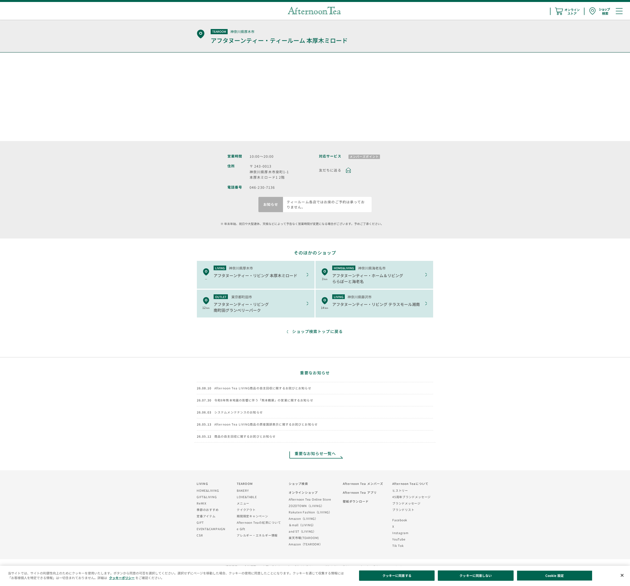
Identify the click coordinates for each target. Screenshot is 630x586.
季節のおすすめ (208, 509)
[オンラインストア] (567, 11)
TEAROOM (245, 483)
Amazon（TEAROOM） (306, 544)
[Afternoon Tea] (314, 10)
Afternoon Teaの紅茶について (259, 522)
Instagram (400, 533)
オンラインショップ (303, 492)
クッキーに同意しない (475, 575)
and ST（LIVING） (302, 531)
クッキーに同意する (396, 575)
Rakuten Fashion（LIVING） (310, 512)
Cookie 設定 (554, 575)
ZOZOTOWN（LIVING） (306, 506)
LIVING (202, 483)
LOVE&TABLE (247, 497)
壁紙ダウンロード (356, 501)
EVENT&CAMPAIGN (211, 529)
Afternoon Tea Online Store (310, 499)
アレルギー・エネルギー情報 (257, 535)
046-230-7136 (262, 187)
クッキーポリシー (122, 577)
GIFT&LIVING (207, 497)
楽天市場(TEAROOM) (304, 538)
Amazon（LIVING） (303, 518)
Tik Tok (398, 545)
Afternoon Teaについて (410, 483)
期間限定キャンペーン (252, 516)
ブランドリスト (403, 509)
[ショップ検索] (599, 11)
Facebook (399, 520)
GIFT (200, 522)
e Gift (241, 529)
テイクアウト (246, 509)
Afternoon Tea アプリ (360, 492)
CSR (200, 535)
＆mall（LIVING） (302, 525)
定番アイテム (206, 516)
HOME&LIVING (208, 490)
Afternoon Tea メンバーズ (363, 483)
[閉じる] (622, 575)
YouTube (398, 539)
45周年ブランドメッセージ (411, 497)
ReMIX (201, 503)
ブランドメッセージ (406, 503)
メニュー (243, 503)
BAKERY (243, 490)
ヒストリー (400, 490)
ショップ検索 (298, 483)
